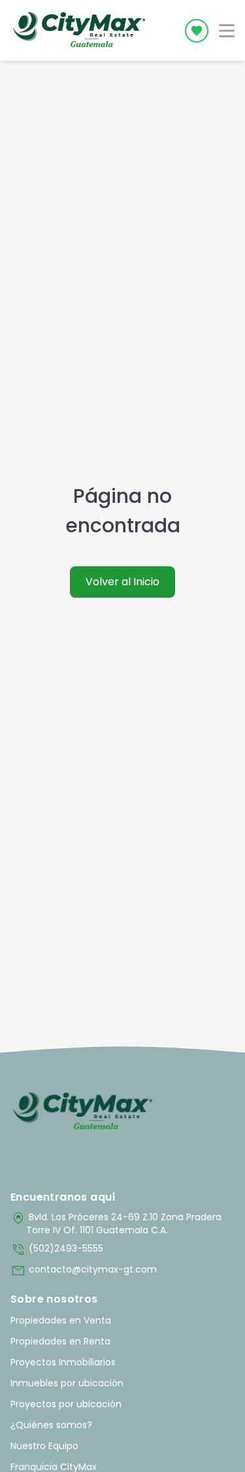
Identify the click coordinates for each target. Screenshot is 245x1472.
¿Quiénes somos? (51, 1424)
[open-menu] (227, 31)
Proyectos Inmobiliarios (63, 1362)
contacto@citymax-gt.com (83, 1270)
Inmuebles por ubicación (66, 1383)
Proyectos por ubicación (66, 1404)
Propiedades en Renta (60, 1341)
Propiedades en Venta (60, 1320)
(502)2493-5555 (56, 1250)
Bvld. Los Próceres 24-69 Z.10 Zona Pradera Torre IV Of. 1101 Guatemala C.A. (115, 1223)
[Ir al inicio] (82, 1112)
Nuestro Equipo (44, 1445)
